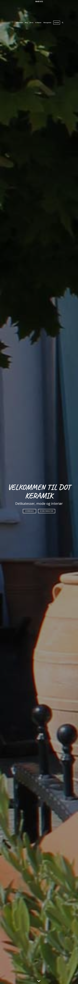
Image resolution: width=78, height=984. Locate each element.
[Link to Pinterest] (69, 12)
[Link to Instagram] (59, 12)
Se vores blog (29, 511)
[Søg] (62, 22)
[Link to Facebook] (64, 12)
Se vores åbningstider (46, 511)
